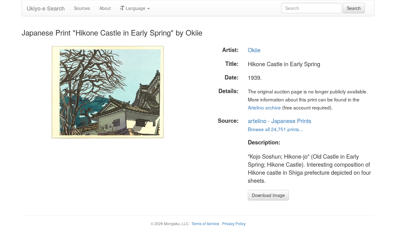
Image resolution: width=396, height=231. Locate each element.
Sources (82, 8)
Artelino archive (264, 107)
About (105, 8)
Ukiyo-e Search (46, 8)
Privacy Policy (234, 223)
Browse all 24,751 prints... (275, 129)
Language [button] (135, 8)
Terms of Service (205, 223)
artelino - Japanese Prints (279, 121)
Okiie (254, 50)
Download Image (268, 195)
